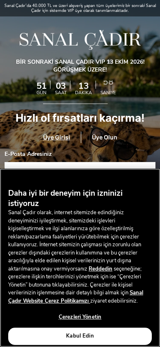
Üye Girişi (56, 137)
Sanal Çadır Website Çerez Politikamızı (75, 297)
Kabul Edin (80, 336)
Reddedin (100, 269)
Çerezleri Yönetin (80, 317)
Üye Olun (104, 137)
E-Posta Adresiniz (28, 154)
